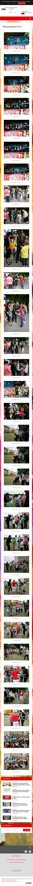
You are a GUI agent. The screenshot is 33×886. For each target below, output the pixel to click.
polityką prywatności (12, 3)
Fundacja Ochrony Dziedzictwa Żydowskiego (16, 859)
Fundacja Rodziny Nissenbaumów (16, 862)
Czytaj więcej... (15, 786)
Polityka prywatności (9, 880)
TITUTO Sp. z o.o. (17, 881)
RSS (15, 880)
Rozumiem (22, 3)
